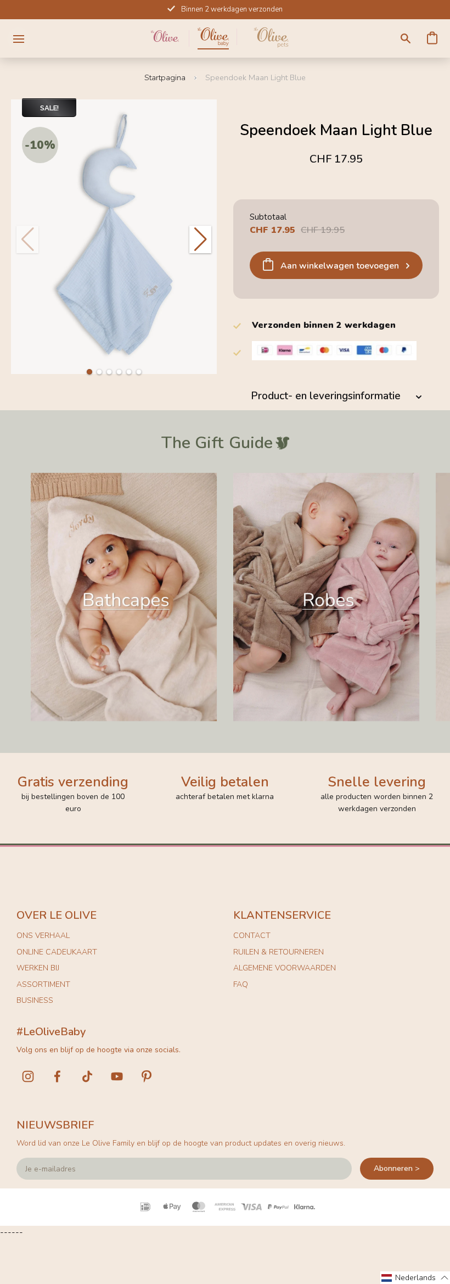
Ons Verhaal (43, 935)
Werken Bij (37, 968)
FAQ (240, 984)
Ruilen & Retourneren (278, 952)
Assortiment (43, 984)
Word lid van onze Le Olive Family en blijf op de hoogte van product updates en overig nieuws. (180, 1143)
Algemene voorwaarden (284, 968)
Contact (252, 935)
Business (34, 1000)
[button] (89, 372)
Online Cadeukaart (56, 952)
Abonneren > (397, 1168)
